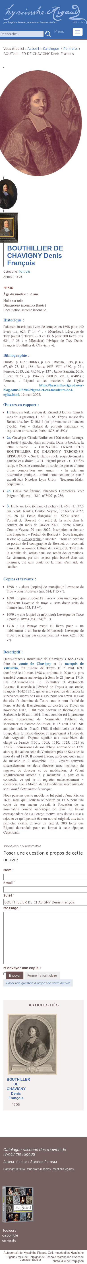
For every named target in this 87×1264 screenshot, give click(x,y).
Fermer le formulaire (42, 975)
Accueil (33, 48)
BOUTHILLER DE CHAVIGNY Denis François (16, 1089)
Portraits (70, 48)
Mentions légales (63, 1169)
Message (12, 908)
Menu (59, 31)
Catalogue (51, 48)
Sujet (9, 895)
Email (9, 883)
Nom (8, 870)
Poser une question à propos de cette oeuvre (38, 983)
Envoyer (15, 975)
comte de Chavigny (35, 663)
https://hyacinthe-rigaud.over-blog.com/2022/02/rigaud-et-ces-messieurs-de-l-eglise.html (43, 389)
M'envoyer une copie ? (22, 968)
